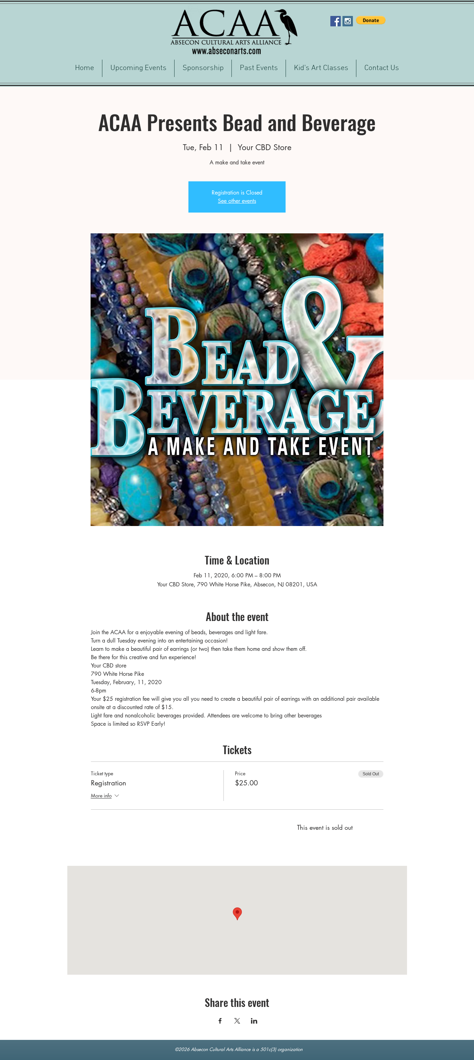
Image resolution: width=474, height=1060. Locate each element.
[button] (371, 20)
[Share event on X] (237, 1021)
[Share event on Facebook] (220, 1021)
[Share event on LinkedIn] (254, 1021)
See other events (237, 201)
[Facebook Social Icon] (335, 21)
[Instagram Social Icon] (347, 21)
